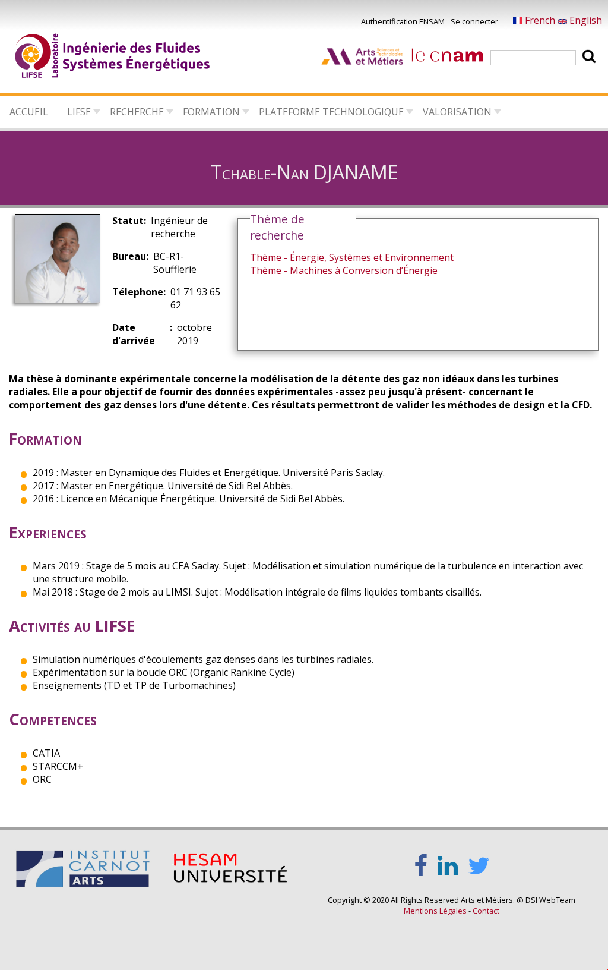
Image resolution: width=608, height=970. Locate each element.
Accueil (29, 111)
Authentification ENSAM (403, 21)
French (540, 20)
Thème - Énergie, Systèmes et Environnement (352, 257)
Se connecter (474, 21)
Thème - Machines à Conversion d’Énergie (344, 270)
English (584, 20)
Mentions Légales (435, 910)
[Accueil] (113, 58)
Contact (486, 910)
